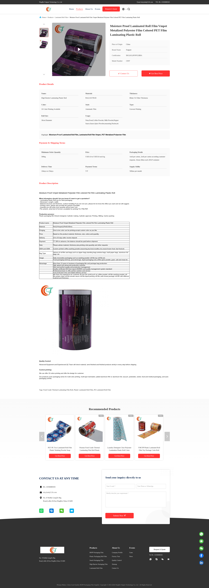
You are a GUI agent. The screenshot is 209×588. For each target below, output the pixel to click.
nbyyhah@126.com (50, 492)
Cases (131, 552)
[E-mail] (74, 512)
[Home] (48, 9)
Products (79, 9)
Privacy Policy (61, 585)
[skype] (54, 512)
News (131, 556)
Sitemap (114, 564)
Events (97, 9)
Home (71, 9)
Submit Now (118, 516)
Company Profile (117, 552)
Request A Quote (111, 9)
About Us (89, 9)
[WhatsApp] (44, 512)
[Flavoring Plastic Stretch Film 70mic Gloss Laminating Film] (60, 429)
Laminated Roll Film (61, 17)
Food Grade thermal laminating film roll (58, 390)
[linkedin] (201, 562)
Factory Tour (116, 556)
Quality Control (117, 560)
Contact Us (124, 73)
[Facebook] (201, 555)
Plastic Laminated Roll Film (83, 390)
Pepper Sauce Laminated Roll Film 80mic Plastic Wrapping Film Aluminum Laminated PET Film (119, 450)
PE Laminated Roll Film (102, 390)
